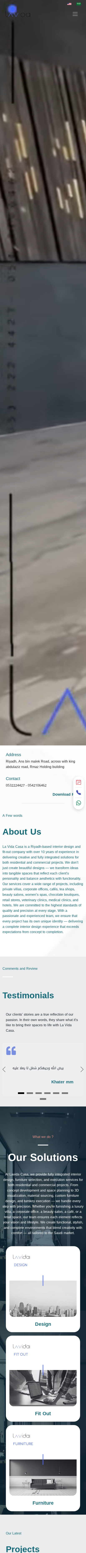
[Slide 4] (47, 1093)
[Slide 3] (38, 1093)
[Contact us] (78, 793)
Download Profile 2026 (68, 797)
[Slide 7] (43, 1099)
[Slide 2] (30, 1093)
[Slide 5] (56, 1093)
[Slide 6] (65, 1093)
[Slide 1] (21, 1093)
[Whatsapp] (78, 803)
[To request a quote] (78, 782)
